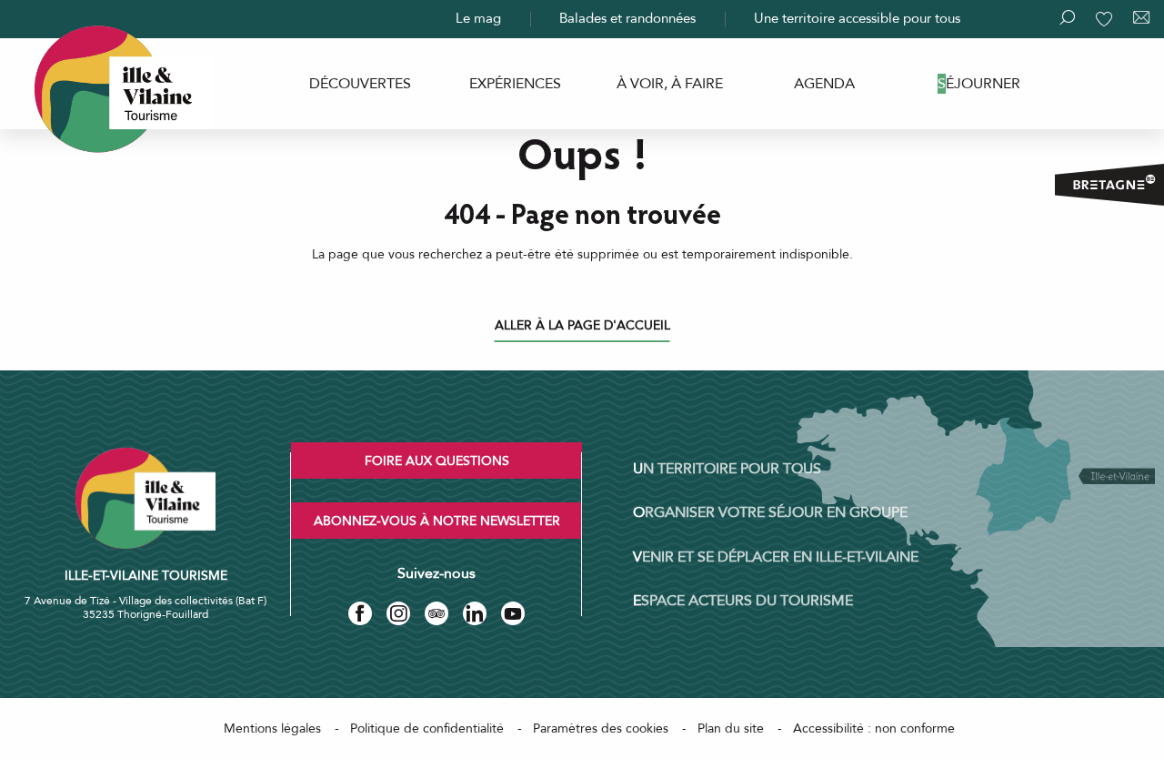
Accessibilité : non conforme (874, 728)
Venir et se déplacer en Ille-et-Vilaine (775, 557)
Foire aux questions (437, 461)
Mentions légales (272, 728)
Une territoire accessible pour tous (857, 18)
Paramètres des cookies (600, 728)
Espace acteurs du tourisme (743, 601)
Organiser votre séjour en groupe (770, 512)
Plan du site (730, 728)
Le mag (478, 18)
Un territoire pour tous (727, 469)
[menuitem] (360, 84)
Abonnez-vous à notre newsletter (437, 521)
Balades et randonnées (627, 18)
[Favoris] (1106, 19)
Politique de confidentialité (427, 728)
